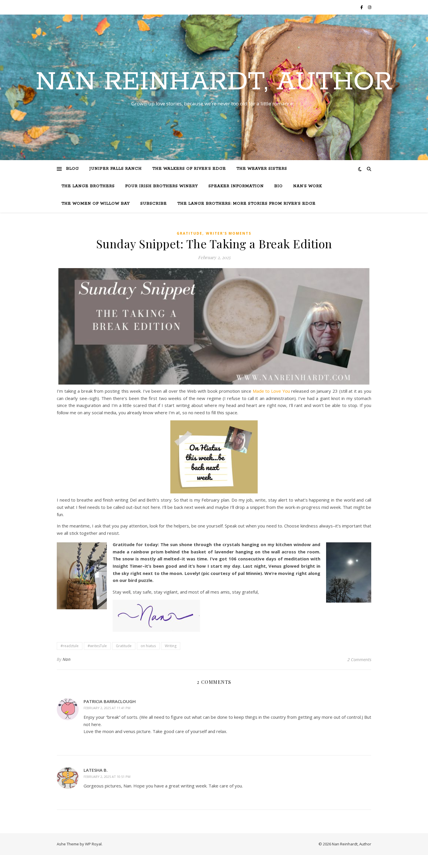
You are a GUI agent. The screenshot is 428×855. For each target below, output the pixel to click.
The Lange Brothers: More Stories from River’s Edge (246, 203)
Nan (67, 659)
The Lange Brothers (88, 186)
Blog (72, 168)
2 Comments (359, 659)
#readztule (70, 645)
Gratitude (189, 233)
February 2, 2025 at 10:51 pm (107, 776)
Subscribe (153, 203)
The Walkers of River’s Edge (189, 168)
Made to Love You (271, 391)
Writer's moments (228, 233)
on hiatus (148, 645)
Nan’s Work (307, 186)
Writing (170, 645)
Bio (278, 186)
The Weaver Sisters (261, 168)
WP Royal (93, 844)
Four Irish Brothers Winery (161, 186)
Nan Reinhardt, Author (214, 82)
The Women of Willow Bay (95, 203)
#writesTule (97, 645)
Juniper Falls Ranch (115, 168)
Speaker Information (236, 186)
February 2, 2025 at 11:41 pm (107, 708)
